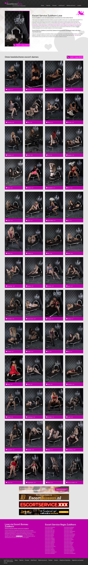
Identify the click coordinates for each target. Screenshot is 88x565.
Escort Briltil (63, 23)
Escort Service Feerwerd (50, 550)
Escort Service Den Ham (49, 531)
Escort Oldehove (77, 25)
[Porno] (44, 489)
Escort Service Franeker (68, 539)
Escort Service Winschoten (69, 535)
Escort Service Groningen (69, 527)
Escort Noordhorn (57, 23)
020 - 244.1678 (23, 45)
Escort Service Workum (68, 551)
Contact (79, 5)
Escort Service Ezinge (49, 547)
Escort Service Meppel (68, 543)
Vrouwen (54, 5)
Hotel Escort (61, 5)
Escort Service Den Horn (49, 530)
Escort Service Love (8, 560)
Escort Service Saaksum (49, 549)
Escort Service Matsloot (49, 545)
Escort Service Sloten (68, 545)
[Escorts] (44, 512)
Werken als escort (71, 5)
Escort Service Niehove (49, 543)
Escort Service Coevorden (69, 549)
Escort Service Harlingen (69, 547)
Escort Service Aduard (49, 534)
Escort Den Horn (69, 23)
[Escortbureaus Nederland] (44, 497)
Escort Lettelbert (63, 25)
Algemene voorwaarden (78, 560)
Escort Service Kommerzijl (50, 546)
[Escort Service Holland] (44, 504)
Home (42, 5)
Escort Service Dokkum (68, 528)
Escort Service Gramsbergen (69, 553)
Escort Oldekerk (57, 25)
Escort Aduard (39, 25)
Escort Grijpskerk (70, 25)
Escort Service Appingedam (69, 531)
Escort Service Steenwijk (69, 536)
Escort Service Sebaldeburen (50, 551)
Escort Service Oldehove (50, 542)
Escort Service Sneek (68, 538)
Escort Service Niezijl (49, 536)
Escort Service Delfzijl (68, 532)
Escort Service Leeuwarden (69, 534)
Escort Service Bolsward (68, 542)
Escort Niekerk (45, 25)
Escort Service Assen (68, 530)
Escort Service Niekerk (49, 535)
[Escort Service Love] (15, 3)
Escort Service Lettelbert (50, 539)
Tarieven (48, 5)
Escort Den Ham (75, 23)
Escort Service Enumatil (49, 532)
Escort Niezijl (50, 25)
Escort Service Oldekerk (50, 538)
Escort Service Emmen (68, 546)
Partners (51, 560)
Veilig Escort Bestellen (64, 560)
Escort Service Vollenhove (69, 550)
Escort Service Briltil (49, 528)
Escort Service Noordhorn (50, 527)
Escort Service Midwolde (50, 553)
